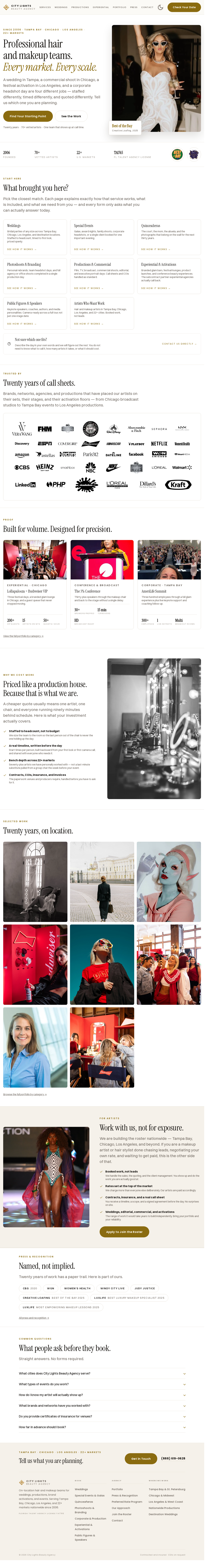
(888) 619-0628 (173, 1458)
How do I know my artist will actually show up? (51, 1395)
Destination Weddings (163, 1514)
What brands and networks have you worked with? (54, 1406)
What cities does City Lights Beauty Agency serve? (54, 1373)
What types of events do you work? (44, 1384)
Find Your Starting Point (28, 116)
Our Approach (121, 1508)
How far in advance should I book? (42, 1427)
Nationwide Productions (164, 1508)
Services (45, 7)
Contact (147, 7)
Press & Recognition (125, 1495)
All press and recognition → (34, 1317)
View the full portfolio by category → (23, 636)
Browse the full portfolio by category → (25, 1094)
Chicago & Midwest (161, 1495)
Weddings (61, 7)
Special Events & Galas (90, 1495)
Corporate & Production (90, 1518)
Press (133, 7)
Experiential (101, 7)
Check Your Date (184, 7)
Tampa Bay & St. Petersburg (167, 1489)
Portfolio (120, 7)
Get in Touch (141, 1459)
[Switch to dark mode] (160, 7)
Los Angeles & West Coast (166, 1502)
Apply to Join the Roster (124, 1232)
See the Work (71, 116)
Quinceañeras (84, 1502)
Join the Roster (121, 1514)
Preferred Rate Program (127, 1502)
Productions (80, 7)
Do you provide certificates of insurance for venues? (55, 1416)
